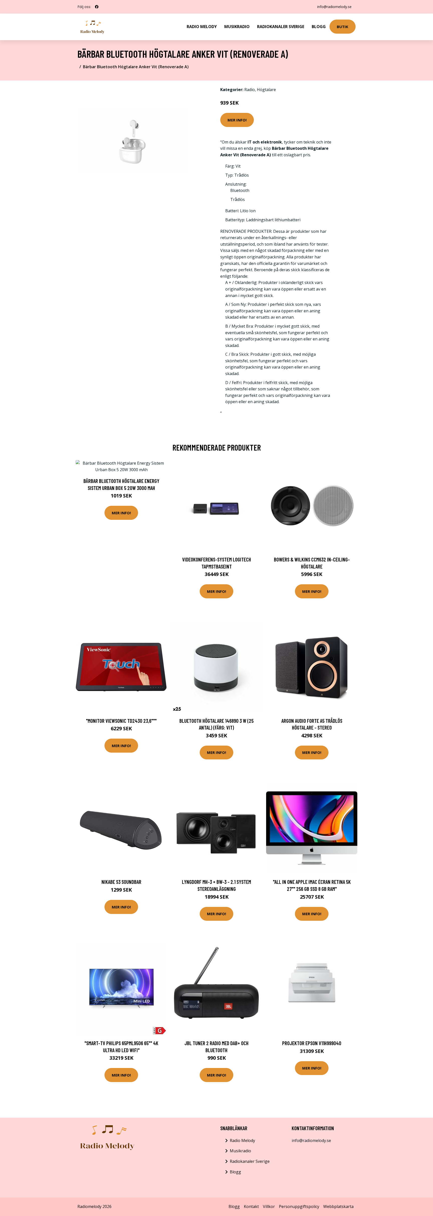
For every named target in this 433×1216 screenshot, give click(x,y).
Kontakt (251, 1206)
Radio (249, 89)
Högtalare (266, 89)
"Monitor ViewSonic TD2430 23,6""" (121, 721)
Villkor (269, 1206)
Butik (342, 26)
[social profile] (96, 7)
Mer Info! (237, 119)
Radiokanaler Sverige (280, 26)
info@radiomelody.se (334, 6)
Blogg (319, 26)
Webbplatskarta (338, 1206)
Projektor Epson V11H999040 (311, 1043)
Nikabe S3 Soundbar (121, 882)
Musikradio (237, 26)
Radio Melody (202, 26)
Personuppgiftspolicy (299, 1206)
